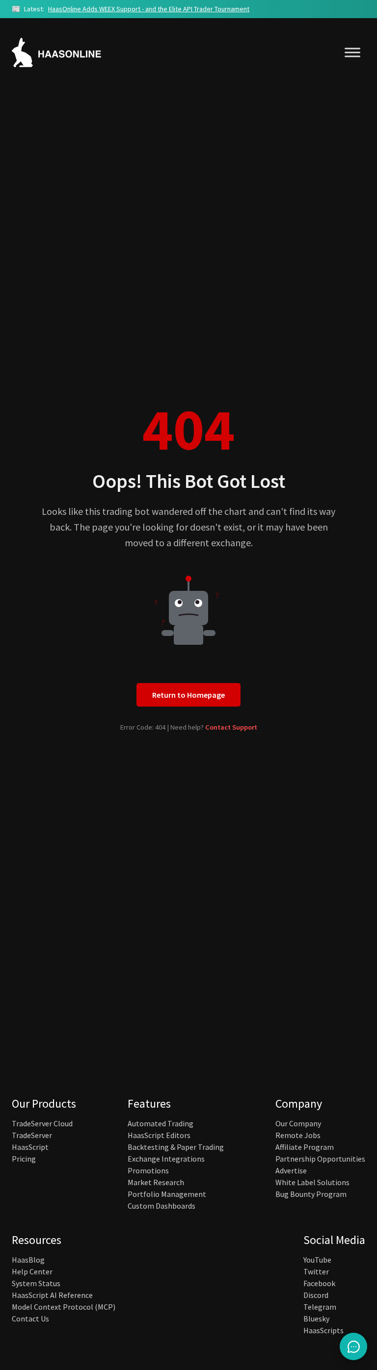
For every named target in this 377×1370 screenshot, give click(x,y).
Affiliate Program (304, 1147)
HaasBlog (28, 1260)
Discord (315, 1295)
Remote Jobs (298, 1135)
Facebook (319, 1283)
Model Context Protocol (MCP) (63, 1307)
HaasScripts (323, 1330)
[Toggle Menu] (352, 52)
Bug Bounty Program (311, 1194)
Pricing (24, 1159)
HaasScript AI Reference (52, 1295)
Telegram (319, 1307)
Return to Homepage (188, 695)
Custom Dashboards (161, 1206)
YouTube (317, 1260)
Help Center (32, 1271)
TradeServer (32, 1135)
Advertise (291, 1170)
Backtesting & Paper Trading (176, 1147)
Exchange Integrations (166, 1159)
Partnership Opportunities (320, 1159)
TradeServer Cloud (42, 1123)
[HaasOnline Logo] (66, 52)
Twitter (316, 1271)
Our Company (298, 1123)
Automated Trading (160, 1123)
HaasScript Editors (159, 1135)
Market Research (156, 1182)
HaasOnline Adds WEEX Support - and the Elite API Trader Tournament (148, 8)
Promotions (148, 1170)
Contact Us (30, 1318)
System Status (36, 1283)
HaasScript (30, 1147)
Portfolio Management (167, 1194)
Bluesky (316, 1318)
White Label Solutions (312, 1182)
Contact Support (231, 727)
